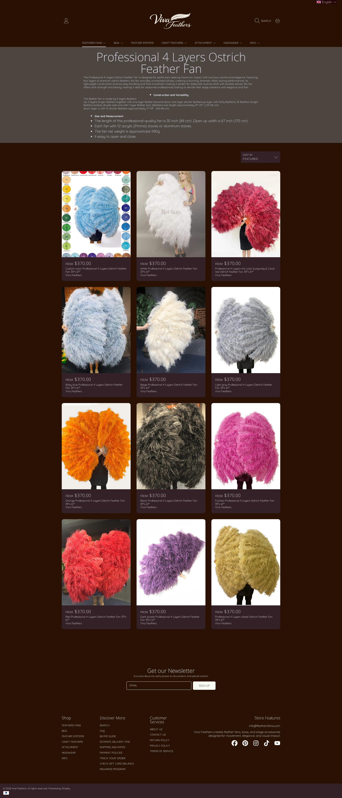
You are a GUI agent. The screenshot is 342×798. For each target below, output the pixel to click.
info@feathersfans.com (264, 726)
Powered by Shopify (59, 788)
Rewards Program (112, 769)
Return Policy (159, 740)
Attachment (204, 42)
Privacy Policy (160, 745)
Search (104, 725)
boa (117, 42)
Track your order (112, 758)
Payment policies (111, 752)
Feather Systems (73, 736)
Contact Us (158, 734)
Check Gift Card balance (117, 763)
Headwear (231, 42)
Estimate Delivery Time (115, 741)
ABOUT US (156, 729)
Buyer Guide (108, 736)
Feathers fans (92, 42)
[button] (264, 20)
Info (253, 42)
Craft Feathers (173, 42)
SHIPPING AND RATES (112, 747)
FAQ (102, 730)
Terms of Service (161, 751)
